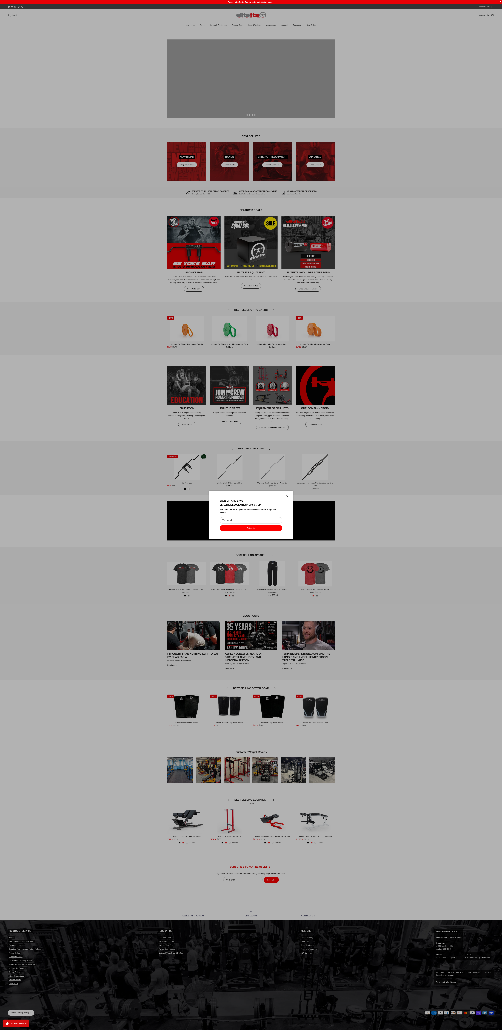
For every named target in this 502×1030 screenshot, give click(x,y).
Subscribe (251, 528)
